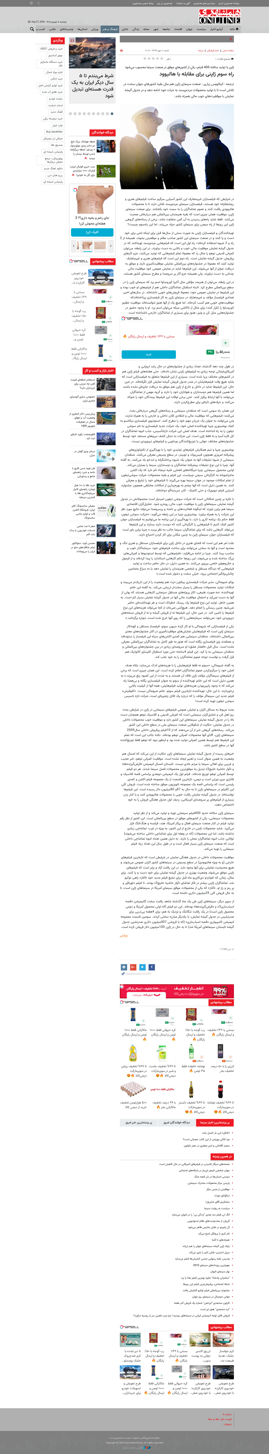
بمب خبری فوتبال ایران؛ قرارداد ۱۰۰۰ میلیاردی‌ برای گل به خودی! (82, 171)
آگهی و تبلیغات (183, 3)
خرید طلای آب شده (52, 92)
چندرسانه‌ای (66, 29)
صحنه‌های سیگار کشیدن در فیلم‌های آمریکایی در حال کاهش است (194, 1164)
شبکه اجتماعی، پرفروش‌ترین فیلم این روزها (206, 1284)
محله (146, 29)
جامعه (166, 29)
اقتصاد (178, 29)
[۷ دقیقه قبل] (92, 52)
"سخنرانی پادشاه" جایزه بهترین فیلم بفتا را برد (205, 1278)
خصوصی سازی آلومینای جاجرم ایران (82, 399)
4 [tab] (98, 113)
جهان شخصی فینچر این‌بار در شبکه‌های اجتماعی (204, 1170)
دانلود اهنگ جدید (53, 169)
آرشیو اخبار (216, 29)
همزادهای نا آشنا (221, 1240)
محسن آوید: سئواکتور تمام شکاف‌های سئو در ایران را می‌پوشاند (83, 547)
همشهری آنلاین (218, 16)
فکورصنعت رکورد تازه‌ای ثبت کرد (83, 436)
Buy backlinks (54, 132)
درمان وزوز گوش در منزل (84, 453)
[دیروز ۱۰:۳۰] (106, 146)
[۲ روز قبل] (106, 473)
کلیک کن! (92, 232)
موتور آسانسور (55, 55)
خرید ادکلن (57, 79)
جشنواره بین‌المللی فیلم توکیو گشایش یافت (206, 1290)
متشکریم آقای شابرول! (218, 1202)
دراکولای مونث (222, 1196)
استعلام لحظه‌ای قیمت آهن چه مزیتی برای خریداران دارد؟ (82, 384)
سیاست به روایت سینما (217, 1208)
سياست (201, 29)
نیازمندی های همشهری (204, 3)
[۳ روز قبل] (106, 547)
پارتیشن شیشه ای (53, 152)
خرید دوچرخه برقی (53, 119)
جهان (189, 29)
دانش (125, 29)
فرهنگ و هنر (109, 29)
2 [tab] (107, 113)
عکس (52, 29)
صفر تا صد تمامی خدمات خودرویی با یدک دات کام (82, 530)
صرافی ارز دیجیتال (53, 139)
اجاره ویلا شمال (54, 72)
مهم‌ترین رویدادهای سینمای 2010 (211, 1265)
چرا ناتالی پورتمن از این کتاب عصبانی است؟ (206, 1139)
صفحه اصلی (228, 50)
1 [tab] (112, 113)
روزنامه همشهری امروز (229, 3)
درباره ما (227, 1414)
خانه (232, 29)
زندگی (135, 29)
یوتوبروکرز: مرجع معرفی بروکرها (54, 160)
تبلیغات (228, 1424)
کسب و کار (38, 29)
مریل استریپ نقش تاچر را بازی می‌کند (209, 1253)
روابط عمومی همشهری (143, 3)
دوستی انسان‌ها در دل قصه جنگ (212, 1177)
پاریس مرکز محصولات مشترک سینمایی (209, 1183)
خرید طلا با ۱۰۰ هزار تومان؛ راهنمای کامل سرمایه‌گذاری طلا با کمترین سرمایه (84, 491)
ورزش (94, 29)
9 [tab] (75, 113)
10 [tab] (70, 113)
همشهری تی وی (164, 3)
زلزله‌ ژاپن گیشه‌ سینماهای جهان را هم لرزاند (206, 1246)
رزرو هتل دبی (55, 175)
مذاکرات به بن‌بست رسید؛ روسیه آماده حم (205, 39)
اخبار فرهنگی (213, 50)
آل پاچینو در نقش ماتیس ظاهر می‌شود (209, 1227)
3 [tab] (102, 113)
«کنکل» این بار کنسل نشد (216, 1133)
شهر (155, 29)
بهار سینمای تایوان (220, 1272)
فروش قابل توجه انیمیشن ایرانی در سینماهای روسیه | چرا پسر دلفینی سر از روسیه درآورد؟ (181, 1316)
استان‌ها (82, 29)
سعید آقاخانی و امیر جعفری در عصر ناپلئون (207, 1146)
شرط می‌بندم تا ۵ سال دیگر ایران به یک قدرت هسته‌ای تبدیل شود (92, 86)
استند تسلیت (55, 105)
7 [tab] (84, 113)
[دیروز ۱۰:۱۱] (106, 456)
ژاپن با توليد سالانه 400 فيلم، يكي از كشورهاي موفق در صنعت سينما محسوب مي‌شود (179, 67)
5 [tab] (93, 113)
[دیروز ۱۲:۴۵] (106, 439)
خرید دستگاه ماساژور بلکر (51, 64)
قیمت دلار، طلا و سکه (220, 1419)
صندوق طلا (57, 145)
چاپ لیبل (58, 125)
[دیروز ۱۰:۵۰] (106, 171)
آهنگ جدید (56, 112)
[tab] (215, 1123)
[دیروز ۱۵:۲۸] (106, 384)
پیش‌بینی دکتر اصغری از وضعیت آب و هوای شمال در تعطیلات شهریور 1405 (82, 420)
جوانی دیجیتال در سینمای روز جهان (211, 1297)
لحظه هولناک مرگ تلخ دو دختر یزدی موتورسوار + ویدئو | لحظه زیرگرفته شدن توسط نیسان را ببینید (82, 150)
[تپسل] (123, 318)
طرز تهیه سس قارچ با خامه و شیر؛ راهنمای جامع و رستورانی (83, 472)
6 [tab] (89, 113)
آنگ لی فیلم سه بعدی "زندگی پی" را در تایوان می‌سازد (201, 1215)
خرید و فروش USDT (51, 49)
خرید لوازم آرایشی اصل (50, 85)
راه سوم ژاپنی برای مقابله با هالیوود (197, 74)
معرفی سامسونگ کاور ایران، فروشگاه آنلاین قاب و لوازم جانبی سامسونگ (83, 512)
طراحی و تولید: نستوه (133, 1448)
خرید (149, 354)
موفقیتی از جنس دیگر (218, 1189)
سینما (200, 50)
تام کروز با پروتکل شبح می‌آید (214, 1234)
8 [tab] (79, 113)
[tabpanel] (92, 70)
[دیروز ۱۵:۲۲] (106, 418)
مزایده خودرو (56, 99)
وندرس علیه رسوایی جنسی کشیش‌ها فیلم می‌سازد (202, 1259)
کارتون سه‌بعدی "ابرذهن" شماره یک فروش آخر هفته (202, 1303)
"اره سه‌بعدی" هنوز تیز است (215, 1309)
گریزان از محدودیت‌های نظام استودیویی (208, 1221)
